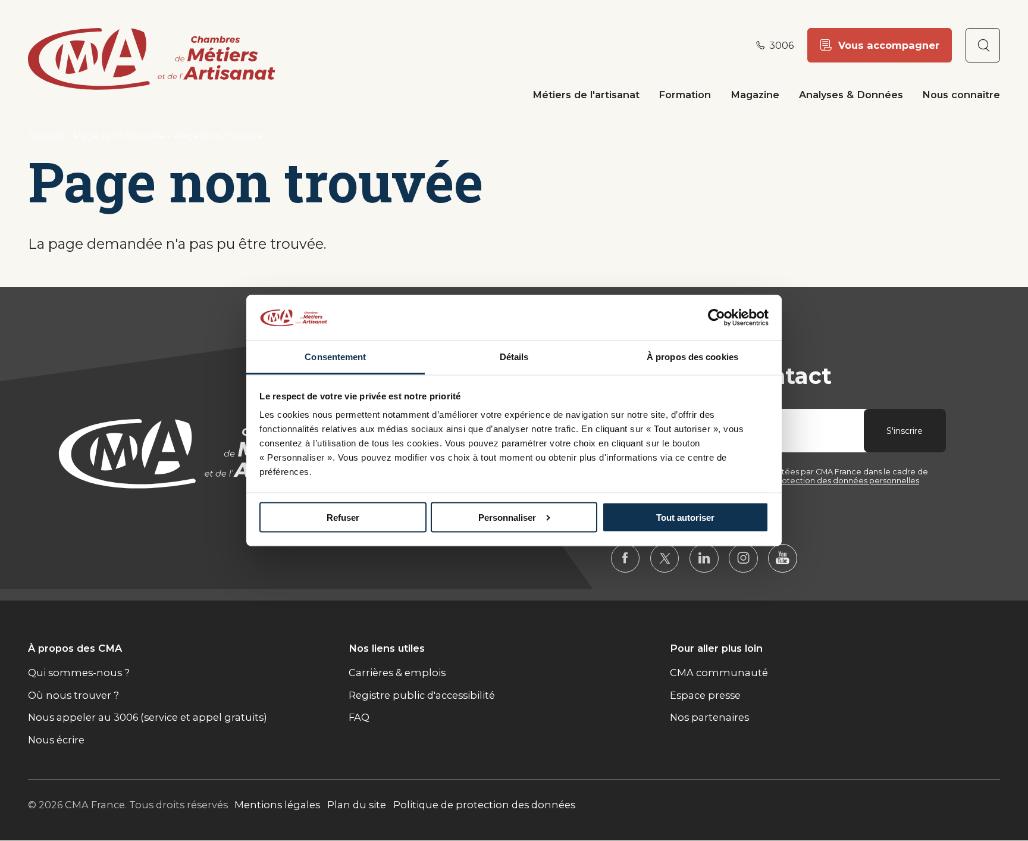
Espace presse (705, 695)
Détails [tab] (514, 357)
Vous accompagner (888, 45)
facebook (625, 558)
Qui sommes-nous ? (79, 673)
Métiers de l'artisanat (586, 95)
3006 (781, 45)
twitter (664, 558)
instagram (743, 558)
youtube (782, 558)
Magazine (755, 95)
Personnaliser (507, 517)
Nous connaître (961, 95)
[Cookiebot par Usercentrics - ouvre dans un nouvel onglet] (717, 317)
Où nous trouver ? (73, 695)
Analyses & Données (851, 95)
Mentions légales (277, 805)
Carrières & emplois (397, 673)
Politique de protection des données (484, 805)
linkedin (704, 558)
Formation (685, 95)
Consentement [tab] (335, 357)
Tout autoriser (685, 517)
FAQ (359, 717)
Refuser (343, 517)
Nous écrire (56, 740)
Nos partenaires (709, 717)
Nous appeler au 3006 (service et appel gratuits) (147, 717)
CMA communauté (719, 673)
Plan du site (356, 805)
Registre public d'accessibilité (422, 695)
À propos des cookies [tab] (692, 357)
